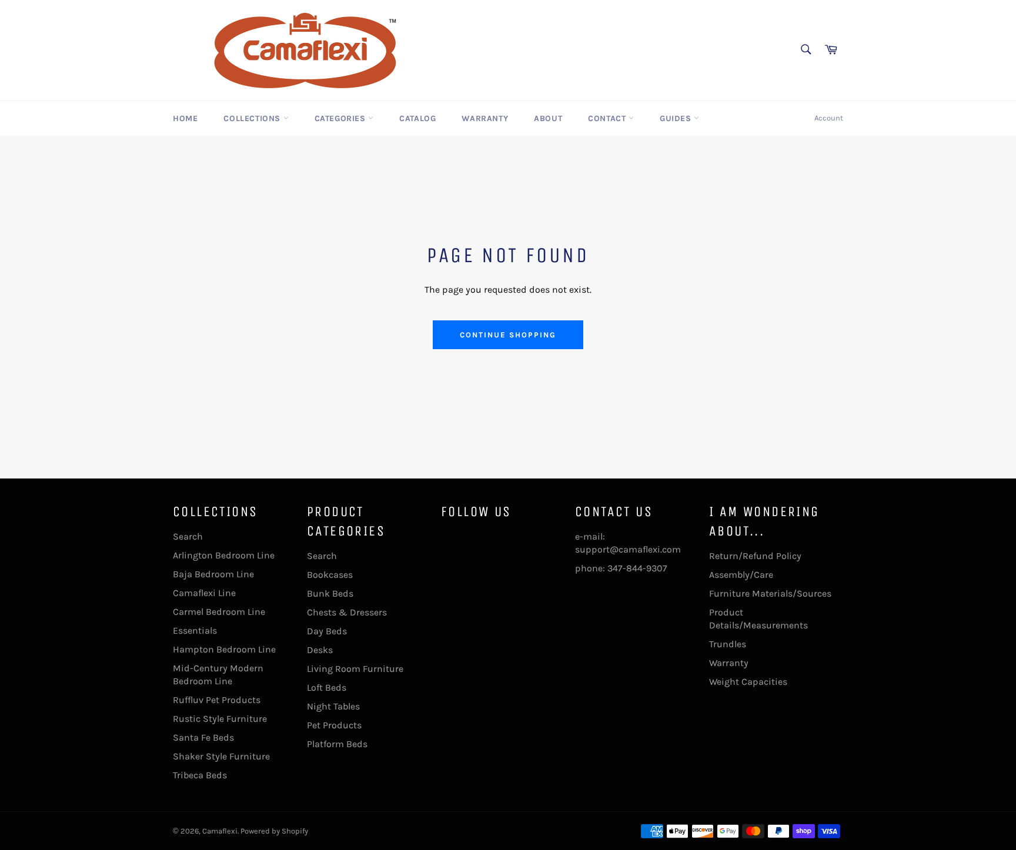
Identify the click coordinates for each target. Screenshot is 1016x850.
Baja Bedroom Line (213, 574)
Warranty (485, 118)
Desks (320, 649)
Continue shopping (508, 334)
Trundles (727, 644)
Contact (608, 118)
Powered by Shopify (274, 830)
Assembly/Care (741, 574)
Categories (342, 118)
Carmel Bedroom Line (219, 611)
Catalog (417, 118)
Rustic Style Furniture (220, 718)
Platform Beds (337, 743)
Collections (253, 118)
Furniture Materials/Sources (770, 593)
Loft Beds (326, 687)
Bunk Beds (330, 593)
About (548, 118)
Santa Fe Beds (203, 737)
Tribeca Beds (200, 775)
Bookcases (330, 574)
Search (188, 536)
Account (828, 117)
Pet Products (334, 725)
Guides (677, 118)
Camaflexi (220, 830)
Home (185, 118)
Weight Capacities (748, 681)
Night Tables (333, 706)
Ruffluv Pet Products (216, 699)
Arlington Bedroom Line (224, 555)
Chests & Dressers (347, 612)
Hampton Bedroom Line (224, 649)
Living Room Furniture (355, 668)
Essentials (195, 630)
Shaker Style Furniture (221, 756)
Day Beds (327, 631)
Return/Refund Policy (755, 555)
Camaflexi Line (204, 592)
